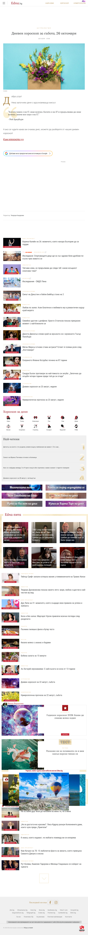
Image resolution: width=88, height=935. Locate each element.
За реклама (40, 917)
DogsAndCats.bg (18, 913)
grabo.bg (25, 278)
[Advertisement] (34, 184)
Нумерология (80, 3)
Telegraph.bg (31, 913)
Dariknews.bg (52, 910)
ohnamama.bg (39, 252)
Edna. (16, 3)
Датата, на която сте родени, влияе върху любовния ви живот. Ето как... (31, 447)
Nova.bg (42, 910)
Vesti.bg (33, 910)
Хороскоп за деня (15, 412)
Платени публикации (54, 917)
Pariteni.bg (51, 913)
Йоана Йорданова (16, 703)
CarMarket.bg (62, 913)
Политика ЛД (28, 917)
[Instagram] (56, 902)
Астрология (44, 28)
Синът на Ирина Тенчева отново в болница (20, 457)
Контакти (68, 917)
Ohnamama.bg (22, 910)
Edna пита (13, 514)
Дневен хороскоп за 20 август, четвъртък (19, 478)
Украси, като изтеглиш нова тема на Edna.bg (44, 770)
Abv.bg (12, 910)
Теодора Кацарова (17, 215)
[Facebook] (50, 902)
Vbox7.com (64, 910)
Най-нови (49, 3)
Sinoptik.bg (74, 910)
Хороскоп (64, 3)
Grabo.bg (41, 913)
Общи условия (28, 928)
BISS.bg (73, 913)
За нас (18, 917)
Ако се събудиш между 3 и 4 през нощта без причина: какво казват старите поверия (36, 468)
